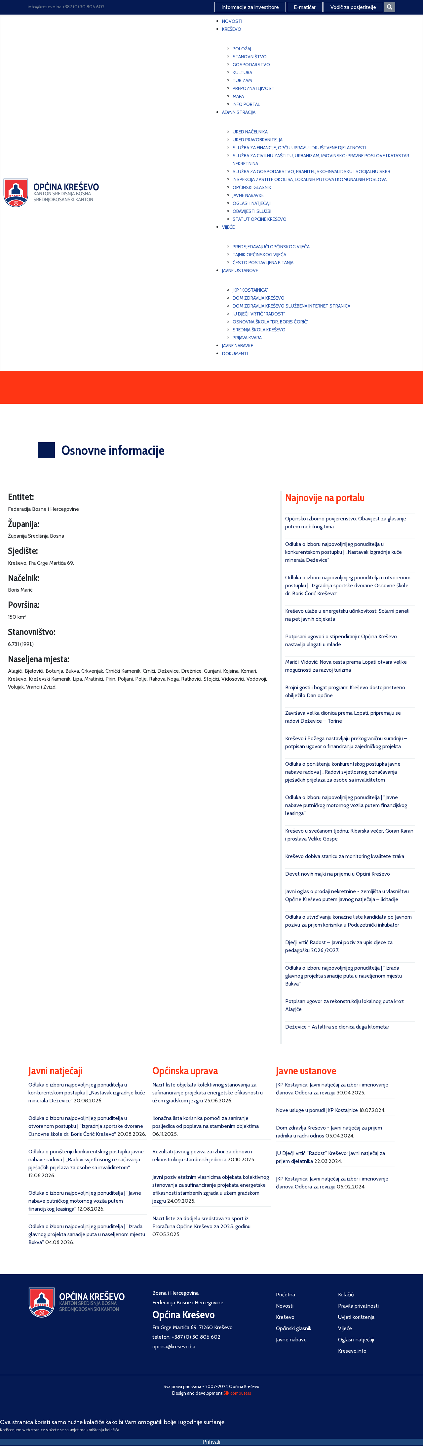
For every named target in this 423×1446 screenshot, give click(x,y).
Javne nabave (291, 1339)
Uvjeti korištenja (356, 1317)
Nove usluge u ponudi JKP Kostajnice (317, 1110)
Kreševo (285, 1317)
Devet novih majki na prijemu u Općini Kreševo (337, 874)
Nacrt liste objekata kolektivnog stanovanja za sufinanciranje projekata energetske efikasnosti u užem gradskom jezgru (207, 1093)
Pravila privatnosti (358, 1306)
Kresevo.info (352, 1351)
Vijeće (345, 1328)
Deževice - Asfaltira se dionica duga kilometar (337, 1027)
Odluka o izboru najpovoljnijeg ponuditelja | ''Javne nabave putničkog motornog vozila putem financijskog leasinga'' (346, 805)
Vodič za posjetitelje (353, 7)
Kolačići (346, 1294)
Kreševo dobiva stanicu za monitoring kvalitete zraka (344, 856)
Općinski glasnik (293, 1328)
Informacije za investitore (250, 7)
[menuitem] (232, 21)
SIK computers (237, 1393)
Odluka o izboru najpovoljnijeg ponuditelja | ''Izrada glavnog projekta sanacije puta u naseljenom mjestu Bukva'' (343, 976)
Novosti (284, 1306)
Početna (285, 1294)
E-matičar (305, 7)
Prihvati (211, 1442)
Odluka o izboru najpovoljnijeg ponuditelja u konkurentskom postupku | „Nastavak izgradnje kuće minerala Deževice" (343, 552)
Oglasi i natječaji (356, 1339)
